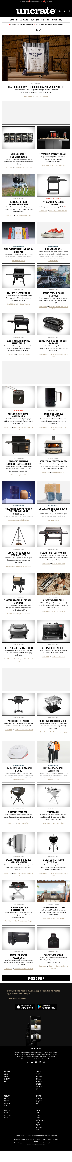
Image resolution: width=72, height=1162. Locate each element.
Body (54, 19)
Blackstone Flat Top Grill (53, 552)
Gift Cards (38, 1089)
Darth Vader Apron (53, 955)
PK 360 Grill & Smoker (19, 721)
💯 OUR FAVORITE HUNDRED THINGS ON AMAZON (49, 25)
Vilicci (22, 809)
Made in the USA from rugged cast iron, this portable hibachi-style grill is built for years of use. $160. (53, 348)
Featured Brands (39, 1082)
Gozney (56, 458)
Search (60, 11)
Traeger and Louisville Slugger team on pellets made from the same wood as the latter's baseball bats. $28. (36, 91)
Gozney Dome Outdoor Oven (53, 461)
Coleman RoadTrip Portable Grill (18, 909)
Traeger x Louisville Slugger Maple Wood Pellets (36, 87)
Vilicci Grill (53, 812)
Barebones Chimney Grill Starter (53, 415)
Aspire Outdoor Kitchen (53, 907)
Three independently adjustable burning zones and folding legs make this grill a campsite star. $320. (18, 915)
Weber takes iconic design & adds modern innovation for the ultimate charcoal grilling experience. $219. (53, 867)
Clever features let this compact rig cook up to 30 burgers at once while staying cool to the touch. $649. (53, 300)
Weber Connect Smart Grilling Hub (19, 415)
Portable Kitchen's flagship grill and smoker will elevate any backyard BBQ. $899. (18, 724)
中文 (37, 1103)
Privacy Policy (38, 1118)
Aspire (57, 904)
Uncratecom (24, 2)
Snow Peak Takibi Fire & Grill (53, 721)
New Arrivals (39, 1075)
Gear (12, 19)
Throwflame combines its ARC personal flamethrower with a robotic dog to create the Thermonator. (19, 209)
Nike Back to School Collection (53, 769)
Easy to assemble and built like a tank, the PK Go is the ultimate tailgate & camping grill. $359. (18, 652)
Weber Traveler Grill (53, 600)
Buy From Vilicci (23, 823)
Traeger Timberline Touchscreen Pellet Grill (18, 462)
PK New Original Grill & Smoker (53, 203)
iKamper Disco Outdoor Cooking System (18, 554)
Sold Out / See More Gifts (23, 168)
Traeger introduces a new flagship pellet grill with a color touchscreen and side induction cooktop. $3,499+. (18, 468)
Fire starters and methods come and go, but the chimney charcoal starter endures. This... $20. (18, 867)
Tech (32, 19)
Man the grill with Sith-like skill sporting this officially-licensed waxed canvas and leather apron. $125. (53, 960)
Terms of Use (38, 1114)
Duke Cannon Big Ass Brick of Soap (53, 510)
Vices (48, 19)
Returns (7, 1103)
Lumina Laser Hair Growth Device (19, 769)
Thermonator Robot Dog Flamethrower (19, 203)
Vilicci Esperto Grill (18, 812)
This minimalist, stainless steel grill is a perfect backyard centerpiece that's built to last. (18, 817)
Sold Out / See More (58, 656)
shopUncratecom (37, 2)
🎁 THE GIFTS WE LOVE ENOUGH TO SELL (21, 25)
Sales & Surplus (39, 1085)
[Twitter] (28, 1062)
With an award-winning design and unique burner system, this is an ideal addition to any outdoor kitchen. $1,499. (53, 466)
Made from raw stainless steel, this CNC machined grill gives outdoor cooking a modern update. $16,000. (53, 817)
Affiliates (7, 1115)
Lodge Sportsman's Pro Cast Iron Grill (53, 342)
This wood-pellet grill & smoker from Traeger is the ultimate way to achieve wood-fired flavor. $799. (18, 607)
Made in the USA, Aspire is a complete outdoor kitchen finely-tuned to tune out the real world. (53, 912)
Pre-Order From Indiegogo (23, 968)
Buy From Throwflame (23, 215)
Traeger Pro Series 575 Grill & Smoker (18, 601)
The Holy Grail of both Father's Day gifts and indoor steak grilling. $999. (53, 651)
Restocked (18, 151)
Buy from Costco (53, 520)
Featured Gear (18, 246)
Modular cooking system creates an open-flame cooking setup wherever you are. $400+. (19, 560)
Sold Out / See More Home (58, 211)
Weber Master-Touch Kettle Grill (53, 861)
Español (39, 1097)
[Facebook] (36, 1062)
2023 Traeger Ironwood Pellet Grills (18, 342)
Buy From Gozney (58, 472)
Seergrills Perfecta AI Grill (53, 154)
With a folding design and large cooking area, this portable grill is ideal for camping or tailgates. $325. (53, 605)
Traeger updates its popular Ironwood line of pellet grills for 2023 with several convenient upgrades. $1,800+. (18, 348)
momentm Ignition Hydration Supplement (18, 250)
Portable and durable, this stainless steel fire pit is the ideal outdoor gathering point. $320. (53, 725)
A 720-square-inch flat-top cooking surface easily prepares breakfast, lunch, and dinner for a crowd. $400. (53, 557)
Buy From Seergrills (58, 165)
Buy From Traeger (41, 96)
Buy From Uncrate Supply (58, 732)
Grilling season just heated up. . (53, 207)
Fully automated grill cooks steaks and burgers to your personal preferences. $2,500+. (53, 159)
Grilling (38, 83)
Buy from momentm (18, 260)
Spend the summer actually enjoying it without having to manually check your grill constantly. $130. (18, 421)
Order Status (6, 1097)
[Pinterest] (44, 1062)
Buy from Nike (53, 260)
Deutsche (39, 1100)
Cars (25, 19)
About (6, 1112)
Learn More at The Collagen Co (18, 520)
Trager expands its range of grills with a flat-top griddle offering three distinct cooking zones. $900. (18, 298)
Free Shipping (18, 410)
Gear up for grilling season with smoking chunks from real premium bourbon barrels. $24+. (18, 161)
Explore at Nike (53, 780)
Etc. (5, 1081)
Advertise (7, 1114)
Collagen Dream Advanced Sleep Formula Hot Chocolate (18, 511)
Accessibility (40, 1120)
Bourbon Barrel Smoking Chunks (18, 155)
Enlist (6, 1117)
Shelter (40, 19)
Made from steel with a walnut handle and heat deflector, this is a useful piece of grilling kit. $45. (53, 421)
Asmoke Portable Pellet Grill (18, 956)
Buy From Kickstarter (23, 566)
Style (19, 19)
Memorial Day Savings (53, 198)
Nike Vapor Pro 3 (53, 249)
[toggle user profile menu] (64, 11)
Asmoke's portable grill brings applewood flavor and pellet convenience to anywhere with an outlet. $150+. (18, 962)
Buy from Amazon (18, 780)
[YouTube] (32, 1062)
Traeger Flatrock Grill (18, 293)
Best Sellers (39, 1079)
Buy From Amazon (58, 564)
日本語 (38, 1102)
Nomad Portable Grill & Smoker (53, 294)
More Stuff (36, 978)
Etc (60, 19)
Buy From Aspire (58, 918)
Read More (28, 96)
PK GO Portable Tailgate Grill (18, 647)
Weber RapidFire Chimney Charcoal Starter (18, 861)
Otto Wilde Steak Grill (53, 647)
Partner (50, 458)
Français (39, 1098)
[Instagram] (40, 1062)
